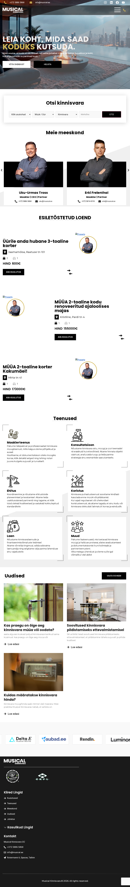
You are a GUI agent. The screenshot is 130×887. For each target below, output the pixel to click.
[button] (1, 170)
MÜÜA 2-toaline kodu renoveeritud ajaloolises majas (82, 306)
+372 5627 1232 (85, 201)
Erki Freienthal (33, 192)
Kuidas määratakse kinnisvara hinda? (30, 697)
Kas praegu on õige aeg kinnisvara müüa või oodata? (29, 627)
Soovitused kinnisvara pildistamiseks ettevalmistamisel (95, 627)
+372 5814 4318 (25, 201)
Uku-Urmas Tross (107, 245)
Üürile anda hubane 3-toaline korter (35, 243)
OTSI (111, 114)
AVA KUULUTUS (13, 272)
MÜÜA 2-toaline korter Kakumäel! (27, 369)
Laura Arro (96, 192)
